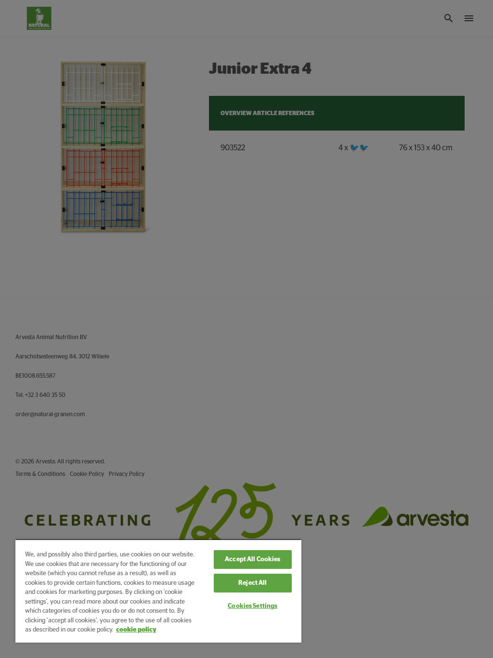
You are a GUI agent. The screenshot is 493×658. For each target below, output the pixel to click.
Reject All (252, 583)
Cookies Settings (252, 606)
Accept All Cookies (252, 559)
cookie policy (136, 630)
